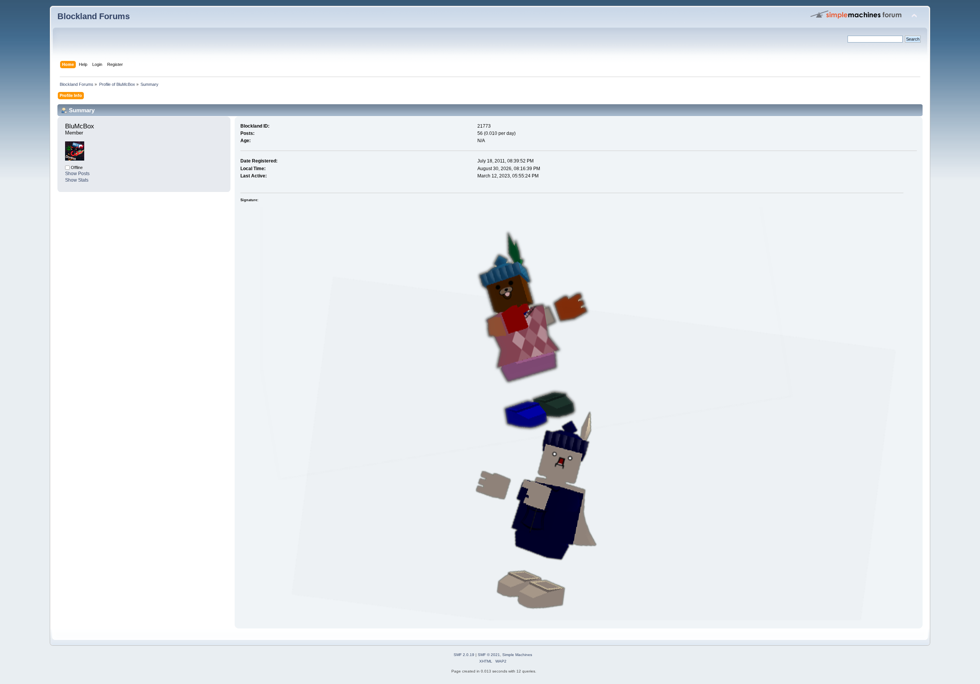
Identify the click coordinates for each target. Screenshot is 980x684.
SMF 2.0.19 (464, 655)
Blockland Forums (93, 16)
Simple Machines (517, 655)
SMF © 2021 (489, 655)
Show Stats (76, 180)
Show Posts (77, 173)
